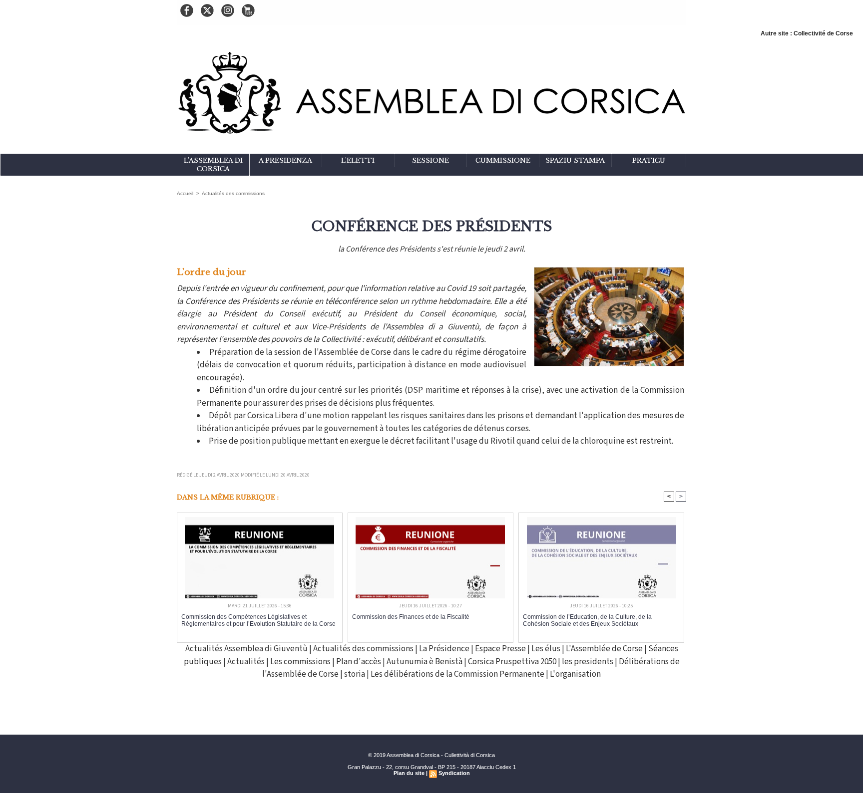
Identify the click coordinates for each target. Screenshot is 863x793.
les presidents (588, 662)
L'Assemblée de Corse (604, 649)
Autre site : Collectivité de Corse (807, 33)
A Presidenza (285, 160)
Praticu (648, 160)
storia (354, 674)
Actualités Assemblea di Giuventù (246, 649)
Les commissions (300, 662)
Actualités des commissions (233, 193)
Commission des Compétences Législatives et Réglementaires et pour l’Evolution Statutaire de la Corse (258, 620)
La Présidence (444, 649)
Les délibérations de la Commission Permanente (458, 674)
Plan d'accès (358, 662)
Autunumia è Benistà (425, 662)
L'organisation (575, 674)
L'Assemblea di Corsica (213, 164)
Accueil (185, 193)
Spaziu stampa (575, 160)
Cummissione (502, 160)
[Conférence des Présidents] (609, 270)
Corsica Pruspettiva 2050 (513, 662)
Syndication (454, 773)
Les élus (545, 649)
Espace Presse (500, 649)
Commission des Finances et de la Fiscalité (410, 616)
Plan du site (409, 773)
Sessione (430, 160)
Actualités (246, 662)
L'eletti (358, 160)
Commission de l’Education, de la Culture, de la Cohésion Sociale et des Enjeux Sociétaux (587, 620)
